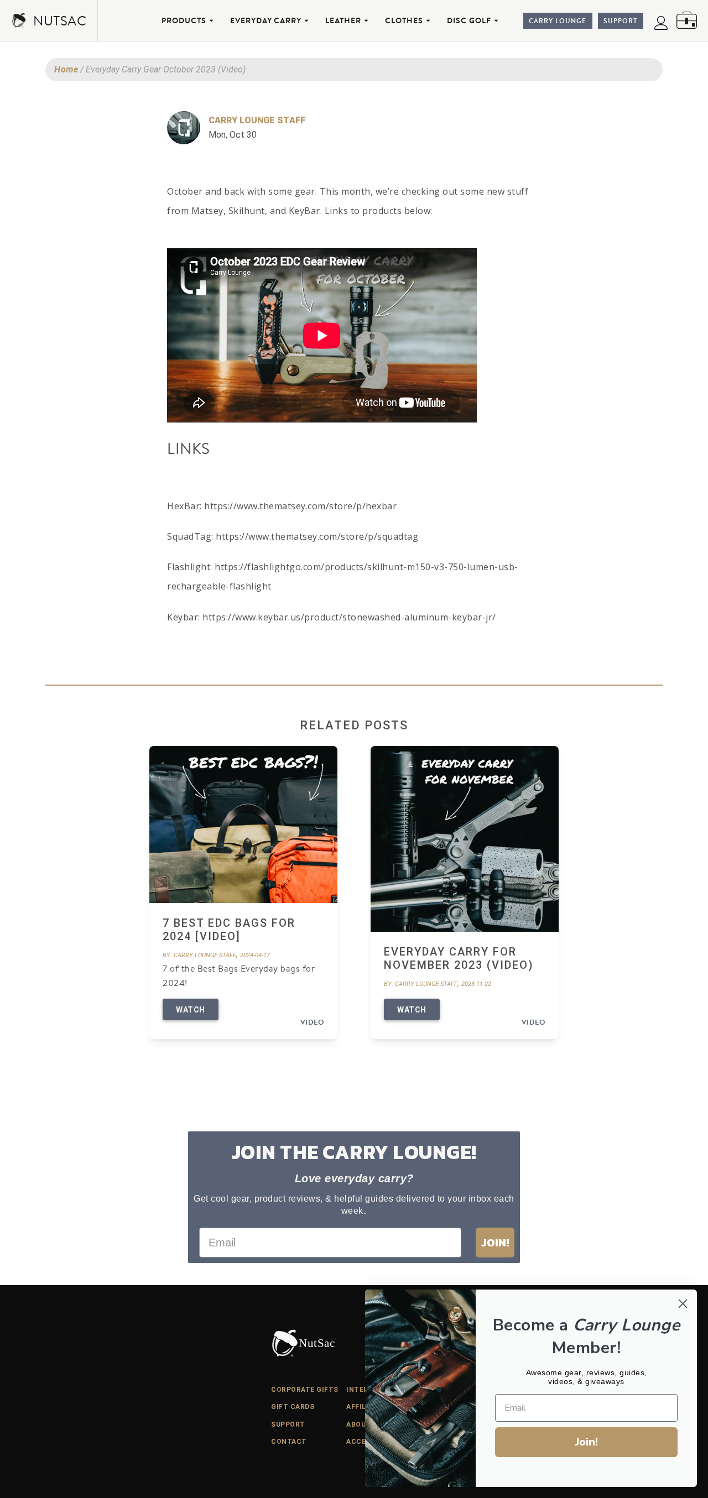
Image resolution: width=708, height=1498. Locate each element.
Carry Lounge (557, 20)
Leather (343, 20)
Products (184, 20)
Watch (190, 1009)
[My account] (661, 22)
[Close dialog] (683, 1303)
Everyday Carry (265, 20)
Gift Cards (292, 1407)
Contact (289, 1441)
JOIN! (495, 1242)
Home (66, 69)
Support (620, 20)
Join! (586, 1441)
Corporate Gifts (305, 1389)
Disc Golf (469, 20)
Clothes (404, 20)
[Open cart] (686, 20)
